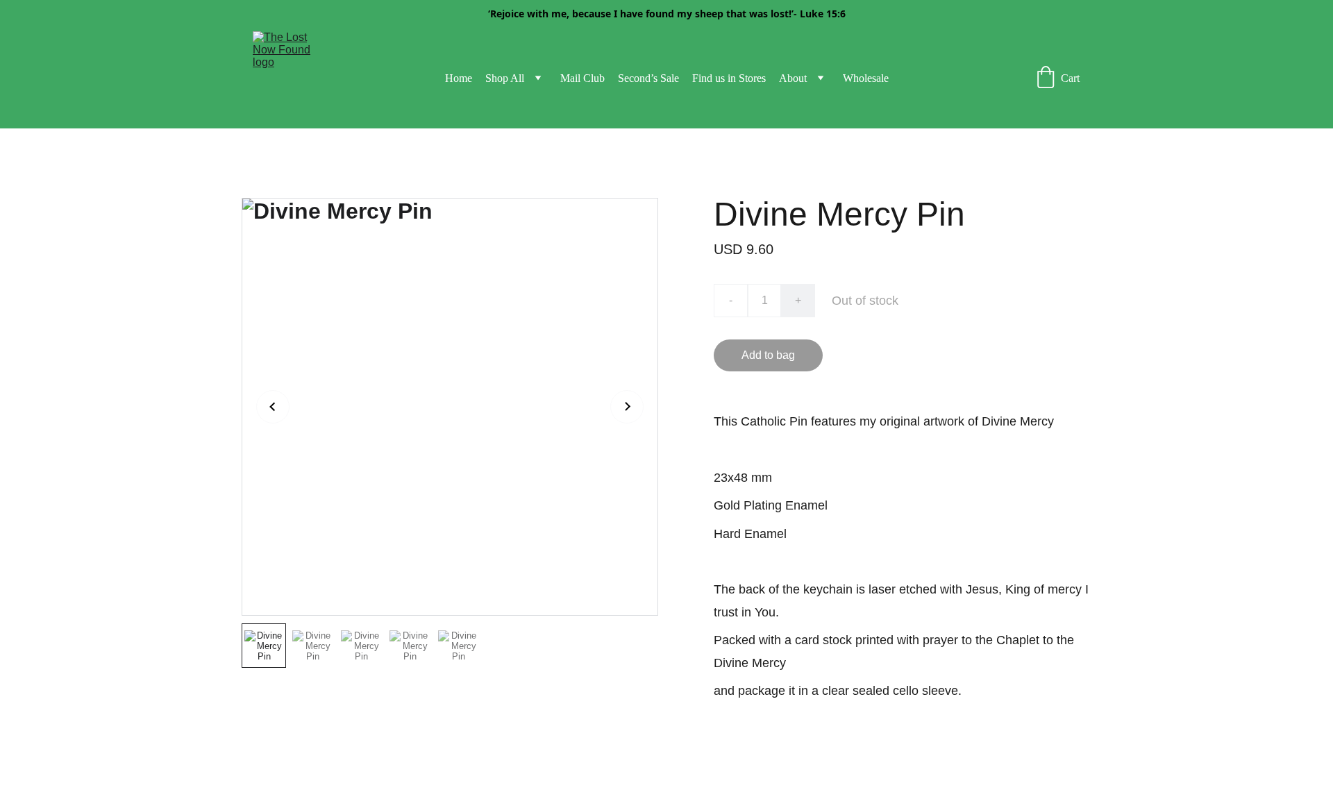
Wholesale (866, 78)
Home (458, 78)
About (793, 78)
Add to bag (768, 355)
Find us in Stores (729, 78)
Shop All (504, 78)
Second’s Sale (648, 78)
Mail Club (582, 78)
